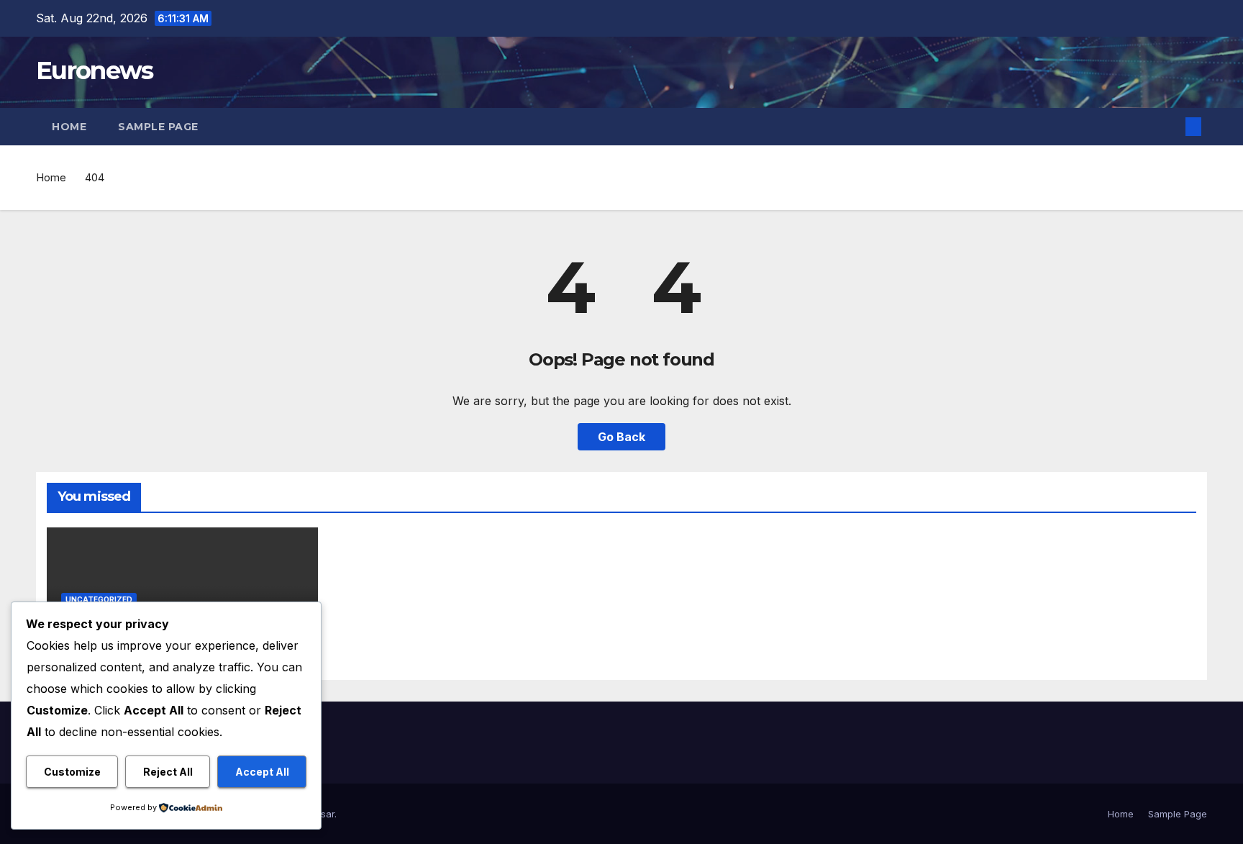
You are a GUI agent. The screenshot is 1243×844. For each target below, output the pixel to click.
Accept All (262, 772)
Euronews (94, 70)
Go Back (621, 437)
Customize (72, 772)
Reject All (168, 772)
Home (69, 126)
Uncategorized (98, 599)
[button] (1169, 126)
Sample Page (158, 126)
